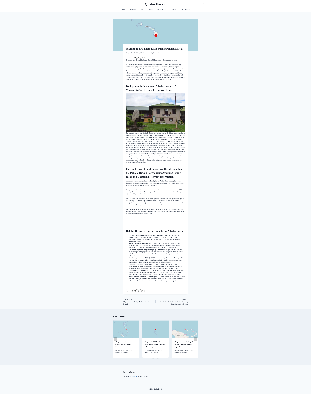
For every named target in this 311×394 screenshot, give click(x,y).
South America (185, 9)
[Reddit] (133, 58)
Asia (142, 9)
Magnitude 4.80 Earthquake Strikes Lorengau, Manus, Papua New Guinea (184, 344)
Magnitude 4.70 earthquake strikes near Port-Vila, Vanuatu (125, 344)
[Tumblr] (135, 58)
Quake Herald (131, 53)
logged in (135, 376)
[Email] (141, 58)
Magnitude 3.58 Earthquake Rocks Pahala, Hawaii (136, 301)
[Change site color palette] (204, 3)
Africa (123, 9)
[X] (130, 58)
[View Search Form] (200, 3)
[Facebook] (127, 58)
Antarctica (133, 9)
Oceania (173, 9)
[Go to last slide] (115, 339)
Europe (150, 9)
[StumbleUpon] (138, 58)
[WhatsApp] (144, 58)
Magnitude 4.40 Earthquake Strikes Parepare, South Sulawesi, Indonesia (174, 301)
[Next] (195, 339)
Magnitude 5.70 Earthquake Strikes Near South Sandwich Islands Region (155, 344)
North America (161, 9)
